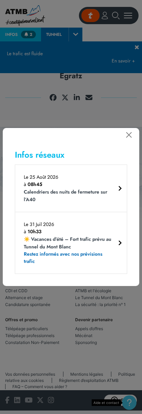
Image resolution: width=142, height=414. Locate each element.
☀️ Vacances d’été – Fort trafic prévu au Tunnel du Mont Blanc (67, 250)
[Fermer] (128, 134)
